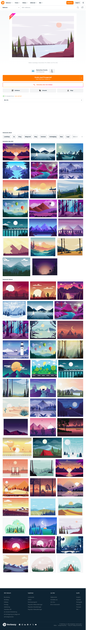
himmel (75, 136)
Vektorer (8, 3)
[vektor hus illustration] (70, 564)
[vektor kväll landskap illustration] (70, 408)
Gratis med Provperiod (42, 78)
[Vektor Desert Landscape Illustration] (43, 290)
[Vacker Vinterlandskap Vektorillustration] (73, 448)
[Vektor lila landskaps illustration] (70, 227)
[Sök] (77, 7)
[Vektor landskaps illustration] (16, 151)
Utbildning (7, 607)
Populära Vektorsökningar (35, 604)
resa (61, 136)
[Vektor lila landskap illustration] (43, 227)
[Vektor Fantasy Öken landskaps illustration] (44, 170)
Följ (51, 72)
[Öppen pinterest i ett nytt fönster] (27, 624)
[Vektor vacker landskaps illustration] (16, 189)
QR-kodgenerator (9, 617)
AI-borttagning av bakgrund (12, 614)
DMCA (29, 599)
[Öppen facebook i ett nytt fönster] (19, 624)
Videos (24, 3)
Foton (16, 3)
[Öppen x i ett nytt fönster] (33, 624)
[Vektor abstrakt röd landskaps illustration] (16, 290)
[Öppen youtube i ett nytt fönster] (35, 624)
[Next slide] (79, 137)
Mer (40, 3)
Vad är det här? (18, 96)
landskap (7, 136)
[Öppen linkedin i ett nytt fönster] (25, 624)
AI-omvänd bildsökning (10, 612)
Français (77, 607)
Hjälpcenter (53, 597)
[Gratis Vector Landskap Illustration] (44, 369)
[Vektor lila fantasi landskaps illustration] (43, 544)
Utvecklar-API (7, 609)
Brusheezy (7, 597)
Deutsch (77, 604)
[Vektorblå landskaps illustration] (71, 170)
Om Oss (52, 602)
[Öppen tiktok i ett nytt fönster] (30, 624)
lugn (67, 136)
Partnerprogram (32, 602)
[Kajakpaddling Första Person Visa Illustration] (43, 247)
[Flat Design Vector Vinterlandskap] (14, 310)
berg (35, 136)
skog (19, 136)
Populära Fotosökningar (34, 607)
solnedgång (52, 136)
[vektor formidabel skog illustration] (70, 208)
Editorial (32, 3)
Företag (6, 604)
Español (77, 599)
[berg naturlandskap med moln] (16, 267)
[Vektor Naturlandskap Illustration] (43, 151)
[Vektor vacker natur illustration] (43, 487)
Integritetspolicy (61, 625)
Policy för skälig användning (74, 625)
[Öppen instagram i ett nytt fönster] (22, 624)
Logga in (76, 2)
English (77, 597)
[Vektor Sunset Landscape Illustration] (43, 189)
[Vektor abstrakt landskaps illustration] (16, 369)
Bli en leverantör (55, 604)
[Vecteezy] (2, 2)
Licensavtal (31, 597)
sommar (43, 136)
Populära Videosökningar (35, 609)
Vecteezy (6, 599)
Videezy (6, 602)
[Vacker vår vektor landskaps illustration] (15, 208)
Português (78, 602)
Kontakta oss (53, 599)
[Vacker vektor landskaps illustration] (70, 388)
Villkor (54, 625)
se (14, 136)
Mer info (6, 100)
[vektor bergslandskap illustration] (70, 290)
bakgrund (28, 136)
